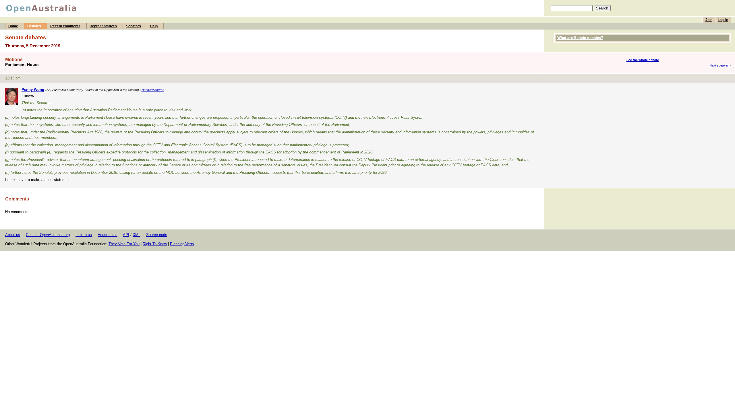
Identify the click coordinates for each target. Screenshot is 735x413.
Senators (133, 26)
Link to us (84, 235)
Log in (723, 20)
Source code (156, 235)
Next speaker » (720, 65)
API (126, 235)
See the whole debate (642, 60)
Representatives (103, 26)
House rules (107, 235)
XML (136, 235)
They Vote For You (124, 244)
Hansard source (153, 89)
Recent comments (65, 26)
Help (154, 26)
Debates (34, 26)
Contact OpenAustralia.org (48, 235)
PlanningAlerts (182, 244)
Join (708, 20)
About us (12, 235)
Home (13, 26)
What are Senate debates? (580, 38)
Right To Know (155, 244)
